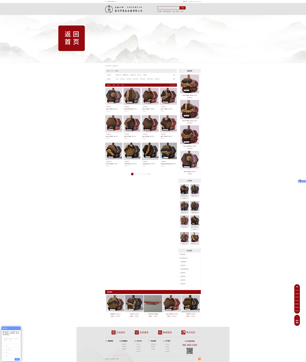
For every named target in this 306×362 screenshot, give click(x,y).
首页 (106, 65)
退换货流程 (153, 344)
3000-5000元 (135, 79)
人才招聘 (167, 349)
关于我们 (167, 344)
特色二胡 (139, 74)
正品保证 (153, 349)
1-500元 (116, 79)
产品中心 (297, 290)
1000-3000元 (128, 79)
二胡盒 (173, 11)
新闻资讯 (297, 304)
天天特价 (297, 310)
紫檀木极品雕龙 (167, 11)
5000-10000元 (142, 79)
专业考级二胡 (133, 74)
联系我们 (167, 346)
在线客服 (167, 351)
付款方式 (297, 300)
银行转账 (138, 351)
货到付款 (138, 346)
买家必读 (297, 293)
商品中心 (110, 65)
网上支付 (138, 344)
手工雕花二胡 (118, 74)
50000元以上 (157, 79)
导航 (297, 286)
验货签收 (124, 346)
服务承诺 (153, 346)
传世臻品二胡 (115, 65)
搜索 (182, 8)
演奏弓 (177, 11)
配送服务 (124, 344)
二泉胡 (181, 11)
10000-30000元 (150, 79)
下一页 (148, 174)
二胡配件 (145, 74)
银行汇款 (138, 349)
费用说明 (124, 349)
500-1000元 (122, 79)
